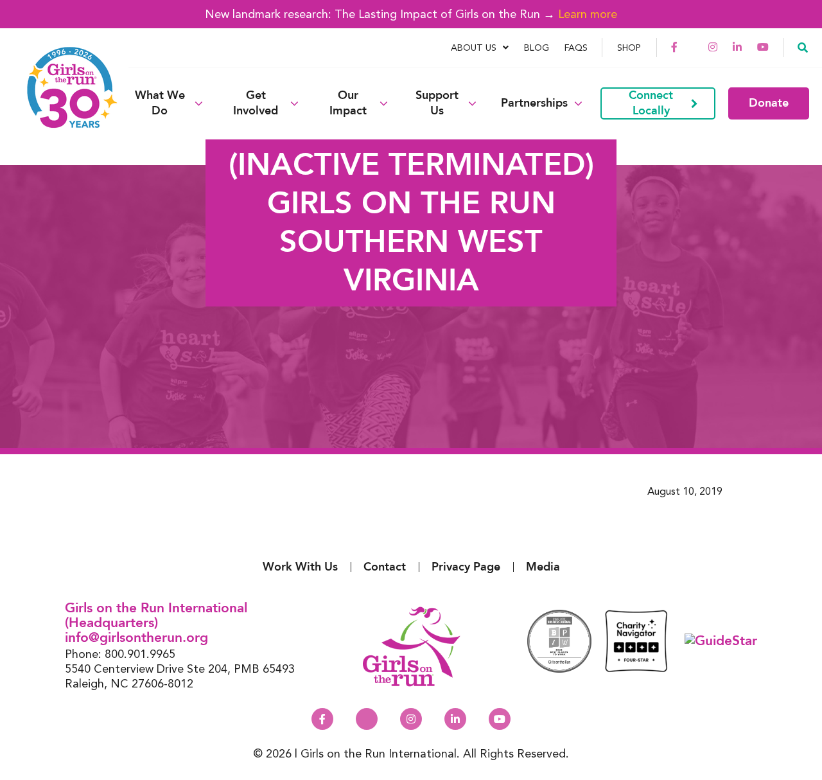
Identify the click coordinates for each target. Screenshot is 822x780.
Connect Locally (651, 103)
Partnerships (534, 103)
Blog (536, 47)
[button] (802, 47)
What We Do (160, 103)
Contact (384, 567)
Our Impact (348, 103)
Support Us (437, 103)
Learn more (587, 14)
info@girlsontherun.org (136, 637)
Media (543, 567)
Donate (769, 103)
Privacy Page (466, 567)
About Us (473, 47)
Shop (629, 47)
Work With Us (300, 567)
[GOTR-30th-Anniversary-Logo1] (64, 103)
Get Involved (255, 103)
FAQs (576, 47)
